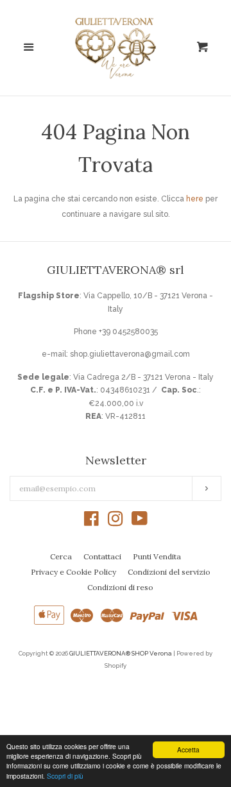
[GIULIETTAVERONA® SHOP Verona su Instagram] (115, 522)
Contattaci (102, 556)
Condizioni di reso (120, 587)
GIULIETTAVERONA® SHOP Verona (120, 653)
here (194, 198)
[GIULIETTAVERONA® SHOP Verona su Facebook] (91, 522)
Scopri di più (65, 776)
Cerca (61, 556)
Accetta (188, 749)
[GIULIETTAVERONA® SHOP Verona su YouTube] (140, 522)
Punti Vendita (157, 556)
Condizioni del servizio (169, 572)
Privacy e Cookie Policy (73, 572)
